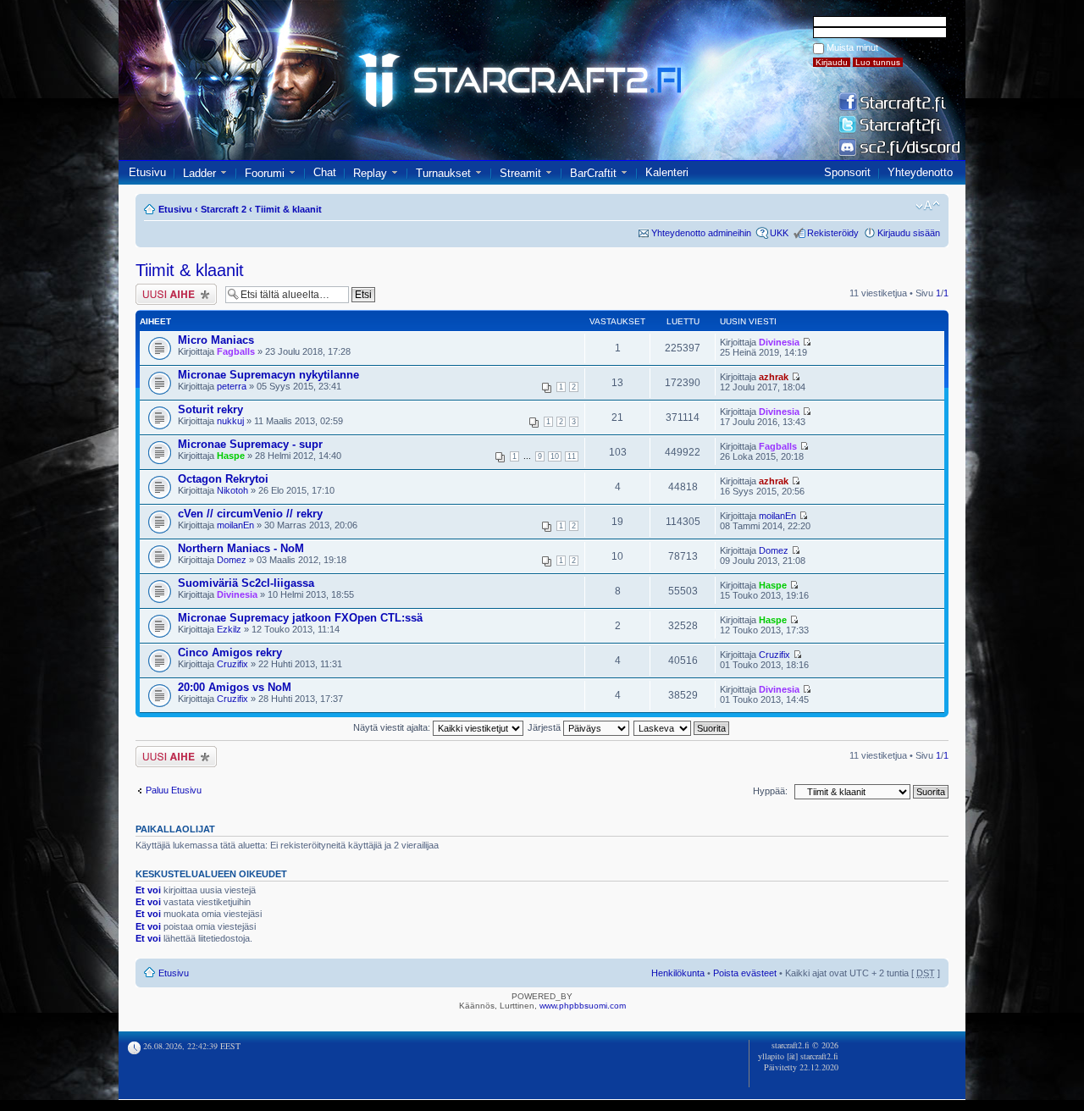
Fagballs (236, 351)
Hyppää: (770, 791)
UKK (779, 233)
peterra (231, 386)
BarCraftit (593, 173)
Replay (370, 173)
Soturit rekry (210, 409)
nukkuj (230, 421)
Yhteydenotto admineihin (701, 233)
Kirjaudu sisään (908, 233)
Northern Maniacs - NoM (241, 548)
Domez (231, 560)
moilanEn (235, 525)
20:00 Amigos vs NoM (234, 687)
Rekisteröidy (833, 233)
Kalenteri (667, 172)
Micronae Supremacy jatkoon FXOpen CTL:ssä (300, 617)
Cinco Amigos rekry (230, 652)
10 (554, 456)
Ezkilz (229, 629)
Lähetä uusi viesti (171, 289)
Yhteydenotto (920, 172)
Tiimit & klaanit (288, 209)
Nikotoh (232, 490)
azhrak (773, 377)
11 (571, 456)
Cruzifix (232, 664)
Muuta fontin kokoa (927, 205)
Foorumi (265, 173)
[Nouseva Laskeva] (682, 727)
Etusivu (147, 172)
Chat (324, 172)
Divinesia (779, 342)
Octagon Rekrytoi (223, 479)
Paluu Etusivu (174, 790)
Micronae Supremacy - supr (250, 444)
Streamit (520, 173)
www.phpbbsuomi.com (582, 1005)
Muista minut (852, 47)
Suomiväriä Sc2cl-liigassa (246, 583)
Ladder (199, 173)
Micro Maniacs (216, 340)
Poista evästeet (745, 973)
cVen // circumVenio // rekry (250, 513)
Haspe (231, 455)
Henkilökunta (678, 973)
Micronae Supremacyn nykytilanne (268, 374)
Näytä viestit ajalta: (393, 727)
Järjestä (545, 727)
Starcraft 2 (223, 209)
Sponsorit (847, 172)
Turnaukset (443, 173)
